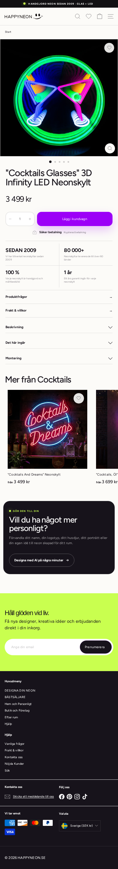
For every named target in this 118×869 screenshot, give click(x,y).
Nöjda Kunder (14, 764)
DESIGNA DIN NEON (20, 690)
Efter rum (11, 717)
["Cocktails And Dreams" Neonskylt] (47, 439)
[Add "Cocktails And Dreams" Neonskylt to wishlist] (79, 398)
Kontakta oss (14, 757)
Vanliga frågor (15, 744)
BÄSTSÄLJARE (15, 697)
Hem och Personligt (18, 704)
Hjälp (8, 724)
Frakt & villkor (14, 750)
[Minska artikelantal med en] (10, 219)
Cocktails (54, 379)
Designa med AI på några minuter (38, 560)
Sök (7, 770)
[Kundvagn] (99, 16)
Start (8, 32)
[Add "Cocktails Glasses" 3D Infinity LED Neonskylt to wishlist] (109, 48)
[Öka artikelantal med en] (30, 219)
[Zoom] (110, 148)
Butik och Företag (17, 710)
